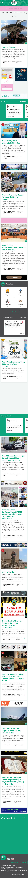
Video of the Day (8, 572)
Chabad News (11, 157)
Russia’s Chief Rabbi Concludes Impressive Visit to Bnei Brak (13, 247)
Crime (4, 475)
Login (23, 862)
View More (23, 101)
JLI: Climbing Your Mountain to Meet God (11, 142)
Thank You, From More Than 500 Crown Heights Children (13, 364)
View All (14, 311)
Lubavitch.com (16, 870)
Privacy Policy (19, 874)
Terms (13, 874)
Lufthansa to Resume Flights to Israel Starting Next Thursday (12, 730)
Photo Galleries (7, 213)
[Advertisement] (14, 398)
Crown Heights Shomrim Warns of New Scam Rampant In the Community (12, 624)
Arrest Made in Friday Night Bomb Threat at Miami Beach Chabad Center (13, 458)
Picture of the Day (9, 47)
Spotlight (25, 874)
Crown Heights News (9, 377)
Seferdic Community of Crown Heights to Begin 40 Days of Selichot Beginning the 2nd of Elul (13, 780)
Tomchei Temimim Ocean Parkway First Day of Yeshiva (12, 197)
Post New (23, 283)
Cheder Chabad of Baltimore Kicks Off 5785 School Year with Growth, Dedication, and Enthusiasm (12, 514)
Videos (5, 158)
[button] (26, 111)
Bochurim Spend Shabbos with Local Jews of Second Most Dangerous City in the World (13, 677)
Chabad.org (9, 870)
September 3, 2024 (18, 61)
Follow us (24, 818)
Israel (8, 745)
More (24, 416)
